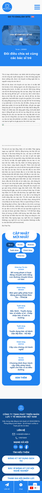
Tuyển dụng (21, 306)
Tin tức (17, 49)
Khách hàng (21, 287)
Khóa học (18, 267)
